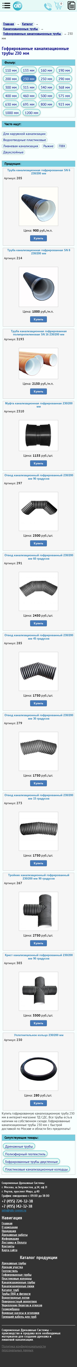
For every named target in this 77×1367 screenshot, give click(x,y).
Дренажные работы (15, 1235)
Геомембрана (10, 1309)
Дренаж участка (12, 1267)
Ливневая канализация (20, 146)
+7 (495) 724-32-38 (48, 7)
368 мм (64, 87)
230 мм (28, 78)
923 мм (64, 104)
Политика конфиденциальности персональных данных (24, 1348)
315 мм (28, 87)
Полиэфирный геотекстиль (25, 1154)
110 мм (11, 70)
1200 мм (31, 112)
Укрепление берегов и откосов (22, 1305)
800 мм (46, 104)
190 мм (64, 70)
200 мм (11, 78)
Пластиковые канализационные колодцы (36, 1169)
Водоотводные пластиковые (24, 140)
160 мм (46, 70)
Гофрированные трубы (16, 1275)
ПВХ (62, 146)
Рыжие (48, 146)
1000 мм (12, 112)
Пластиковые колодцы (17, 1278)
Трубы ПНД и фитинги (16, 1294)
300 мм (11, 87)
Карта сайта (9, 1250)
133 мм (28, 70)
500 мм (46, 95)
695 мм (28, 104)
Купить (38, 238)
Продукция (9, 1231)
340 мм (46, 87)
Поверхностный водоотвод (19, 1301)
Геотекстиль (10, 1271)
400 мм (11, 95)
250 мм (46, 78)
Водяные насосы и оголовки (20, 1313)
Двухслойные (13, 152)
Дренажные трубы (19, 1146)
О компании (10, 1227)
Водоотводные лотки (16, 1298)
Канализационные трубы (18, 1282)
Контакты (8, 1246)
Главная (7, 1223)
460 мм (28, 95)
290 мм (64, 78)
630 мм (11, 104)
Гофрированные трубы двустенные (31, 1162)
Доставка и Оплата (14, 1242)
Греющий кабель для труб (19, 1317)
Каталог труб (10, 1290)
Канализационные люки (18, 1286)
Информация (10, 1239)
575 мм (64, 95)
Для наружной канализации (24, 134)
